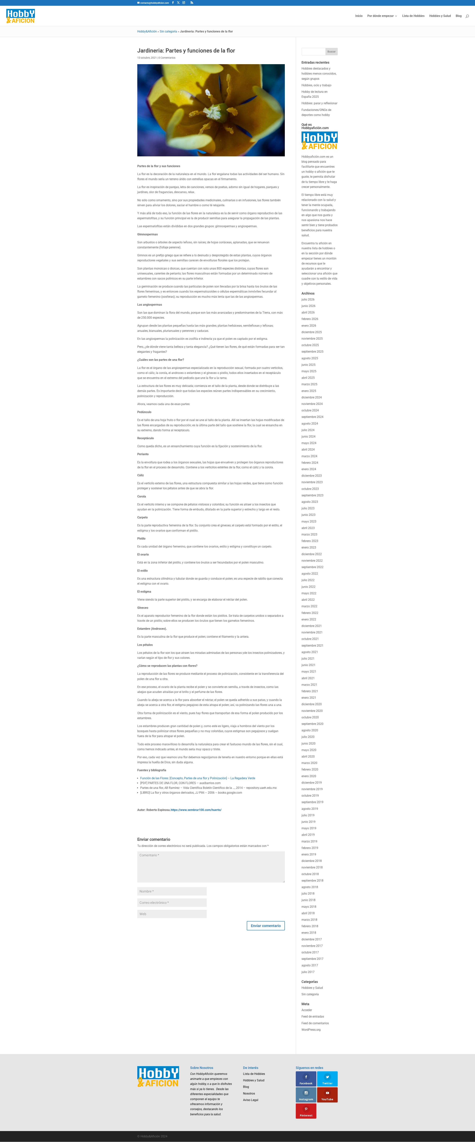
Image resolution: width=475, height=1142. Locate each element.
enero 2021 (309, 697)
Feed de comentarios (315, 1023)
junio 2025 (308, 365)
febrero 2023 (310, 541)
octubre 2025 (310, 345)
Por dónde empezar (380, 16)
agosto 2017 (310, 965)
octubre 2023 (310, 489)
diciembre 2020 (312, 704)
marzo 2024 (309, 456)
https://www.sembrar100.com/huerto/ (196, 810)
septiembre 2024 (312, 417)
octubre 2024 (310, 410)
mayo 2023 (309, 521)
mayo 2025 (309, 371)
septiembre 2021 (312, 645)
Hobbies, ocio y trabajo (316, 85)
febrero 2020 (310, 769)
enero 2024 (309, 469)
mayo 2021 (309, 671)
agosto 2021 (310, 652)
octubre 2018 (310, 874)
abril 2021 (308, 678)
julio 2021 (308, 658)
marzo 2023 (309, 534)
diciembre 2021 (312, 626)
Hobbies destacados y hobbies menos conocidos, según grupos (319, 73)
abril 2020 (308, 756)
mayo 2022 (309, 593)
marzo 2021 (309, 684)
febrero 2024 (310, 462)
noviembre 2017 (312, 946)
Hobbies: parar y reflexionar (319, 103)
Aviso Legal (250, 1100)
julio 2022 (308, 580)
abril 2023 (308, 528)
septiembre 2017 (312, 959)
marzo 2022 (309, 606)
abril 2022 (308, 600)
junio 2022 (308, 587)
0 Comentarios (166, 57)
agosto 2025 (310, 358)
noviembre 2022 (312, 560)
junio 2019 (308, 822)
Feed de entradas (313, 1016)
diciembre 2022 (312, 554)
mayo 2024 (309, 443)
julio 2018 (308, 893)
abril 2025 (308, 377)
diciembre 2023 (312, 475)
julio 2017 (308, 972)
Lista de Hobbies (413, 16)
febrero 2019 (310, 848)
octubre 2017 (310, 952)
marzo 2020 (309, 763)
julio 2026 (308, 299)
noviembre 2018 (312, 867)
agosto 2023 (310, 502)
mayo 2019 (309, 828)
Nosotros (249, 1093)
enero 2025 (309, 391)
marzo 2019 (309, 841)
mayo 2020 (309, 750)
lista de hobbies (322, 248)
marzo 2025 (309, 384)
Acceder (307, 1010)
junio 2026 (308, 306)
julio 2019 (308, 815)
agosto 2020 (310, 730)
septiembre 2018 (312, 880)
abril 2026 (308, 312)
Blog (459, 16)
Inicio (359, 16)
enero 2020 (309, 776)
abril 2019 (308, 835)
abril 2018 (308, 913)
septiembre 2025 (312, 351)
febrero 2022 (310, 613)
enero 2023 (309, 547)
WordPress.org (311, 1029)
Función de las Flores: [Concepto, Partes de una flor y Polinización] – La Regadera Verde (197, 778)
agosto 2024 (310, 423)
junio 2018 (308, 900)
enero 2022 (309, 619)
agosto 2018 (310, 887)
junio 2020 (308, 743)
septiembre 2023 (312, 495)
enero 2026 (309, 325)
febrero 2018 (310, 926)
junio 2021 (308, 665)
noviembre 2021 (312, 632)
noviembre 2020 (312, 711)
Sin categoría (168, 31)
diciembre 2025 (312, 332)
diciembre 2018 (312, 861)
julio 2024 (308, 430)
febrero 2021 (310, 691)
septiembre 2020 (312, 724)
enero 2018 (309, 932)
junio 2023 (308, 515)
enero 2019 (309, 854)
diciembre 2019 (312, 782)
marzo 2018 (309, 919)
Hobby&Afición (147, 31)
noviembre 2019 (312, 789)
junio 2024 (308, 436)
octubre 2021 (310, 639)
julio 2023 (308, 508)
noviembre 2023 (312, 482)
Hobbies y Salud (440, 16)
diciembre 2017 (312, 939)
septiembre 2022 (312, 567)
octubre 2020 (310, 717)
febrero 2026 (310, 319)
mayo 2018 (309, 906)
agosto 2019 (310, 809)
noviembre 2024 (312, 404)
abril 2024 (308, 449)
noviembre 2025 (312, 338)
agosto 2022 (310, 573)
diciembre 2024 (312, 397)
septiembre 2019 (312, 802)
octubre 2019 (310, 795)
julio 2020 (308, 737)
